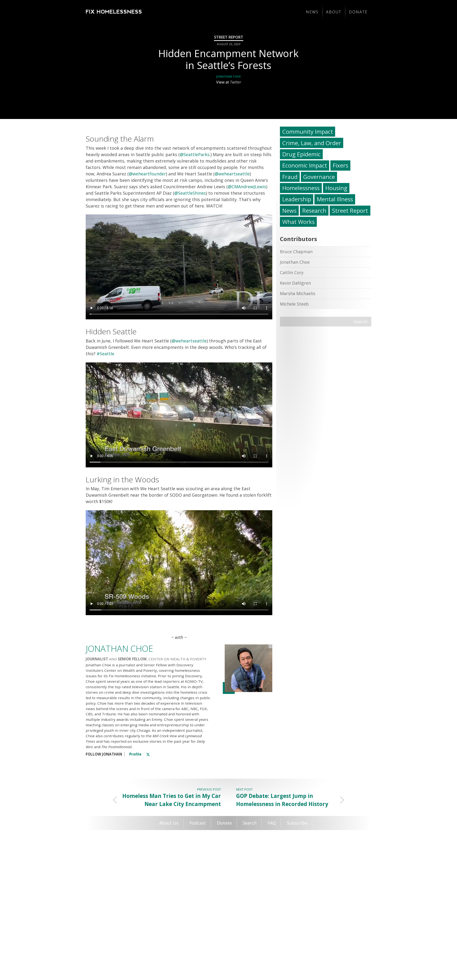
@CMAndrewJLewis (247, 186)
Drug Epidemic (301, 154)
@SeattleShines (190, 193)
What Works (298, 222)
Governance (319, 177)
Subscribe (297, 823)
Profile (135, 754)
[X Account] (148, 754)
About (333, 12)
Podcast (197, 823)
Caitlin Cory (291, 272)
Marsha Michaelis (297, 293)
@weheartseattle (232, 174)
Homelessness (301, 188)
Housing (336, 188)
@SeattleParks (194, 154)
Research (314, 210)
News (312, 12)
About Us (169, 823)
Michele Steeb (294, 304)
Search (361, 321)
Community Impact (307, 131)
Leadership (296, 199)
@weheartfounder (147, 174)
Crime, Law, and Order (311, 143)
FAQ (272, 823)
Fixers (340, 165)
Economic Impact (304, 165)
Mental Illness (335, 199)
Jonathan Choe (228, 76)
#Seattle (105, 353)
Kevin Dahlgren (295, 283)
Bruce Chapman (296, 251)
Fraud (290, 177)
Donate (358, 12)
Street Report (350, 210)
